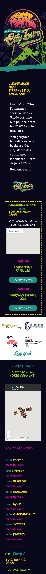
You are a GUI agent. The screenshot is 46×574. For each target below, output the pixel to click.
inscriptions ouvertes (19, 570)
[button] (23, 570)
